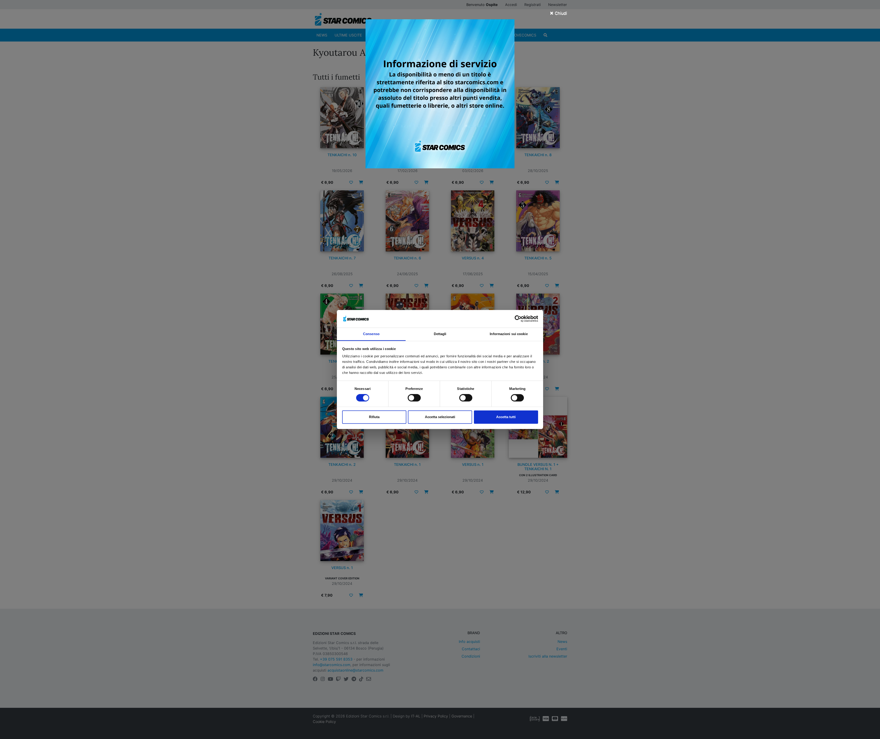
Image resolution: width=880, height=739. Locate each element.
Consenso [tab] (371, 334)
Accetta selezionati (440, 417)
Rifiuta (374, 417)
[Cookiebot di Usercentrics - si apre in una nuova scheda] (518, 318)
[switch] (414, 398)
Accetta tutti (506, 417)
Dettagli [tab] (440, 334)
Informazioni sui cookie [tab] (509, 334)
